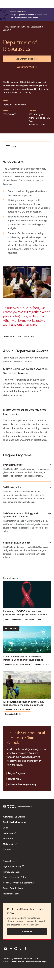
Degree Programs (16, 773)
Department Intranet (25, 58)
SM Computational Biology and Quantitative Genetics (20, 515)
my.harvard (8, 833)
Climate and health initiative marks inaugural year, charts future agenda (23, 658)
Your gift (13, 14)
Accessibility (9, 861)
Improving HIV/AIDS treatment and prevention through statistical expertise (25, 613)
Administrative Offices (14, 816)
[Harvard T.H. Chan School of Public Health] (17, 806)
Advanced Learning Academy (22, 784)
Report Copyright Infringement (17, 882)
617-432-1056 (9, 114)
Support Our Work (25, 66)
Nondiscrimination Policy (14, 877)
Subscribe (27, 931)
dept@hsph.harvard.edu (14, 104)
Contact (7, 849)
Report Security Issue (13, 888)
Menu (14, 146)
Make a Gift (8, 844)
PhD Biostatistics (13, 464)
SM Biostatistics (12, 487)
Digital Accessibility (12, 866)
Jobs (5, 827)
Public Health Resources (14, 822)
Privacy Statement (11, 871)
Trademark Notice (11, 893)
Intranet (7, 838)
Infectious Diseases (13, 619)
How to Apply (14, 778)
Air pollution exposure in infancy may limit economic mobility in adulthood (23, 703)
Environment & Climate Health (17, 664)
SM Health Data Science (17, 542)
